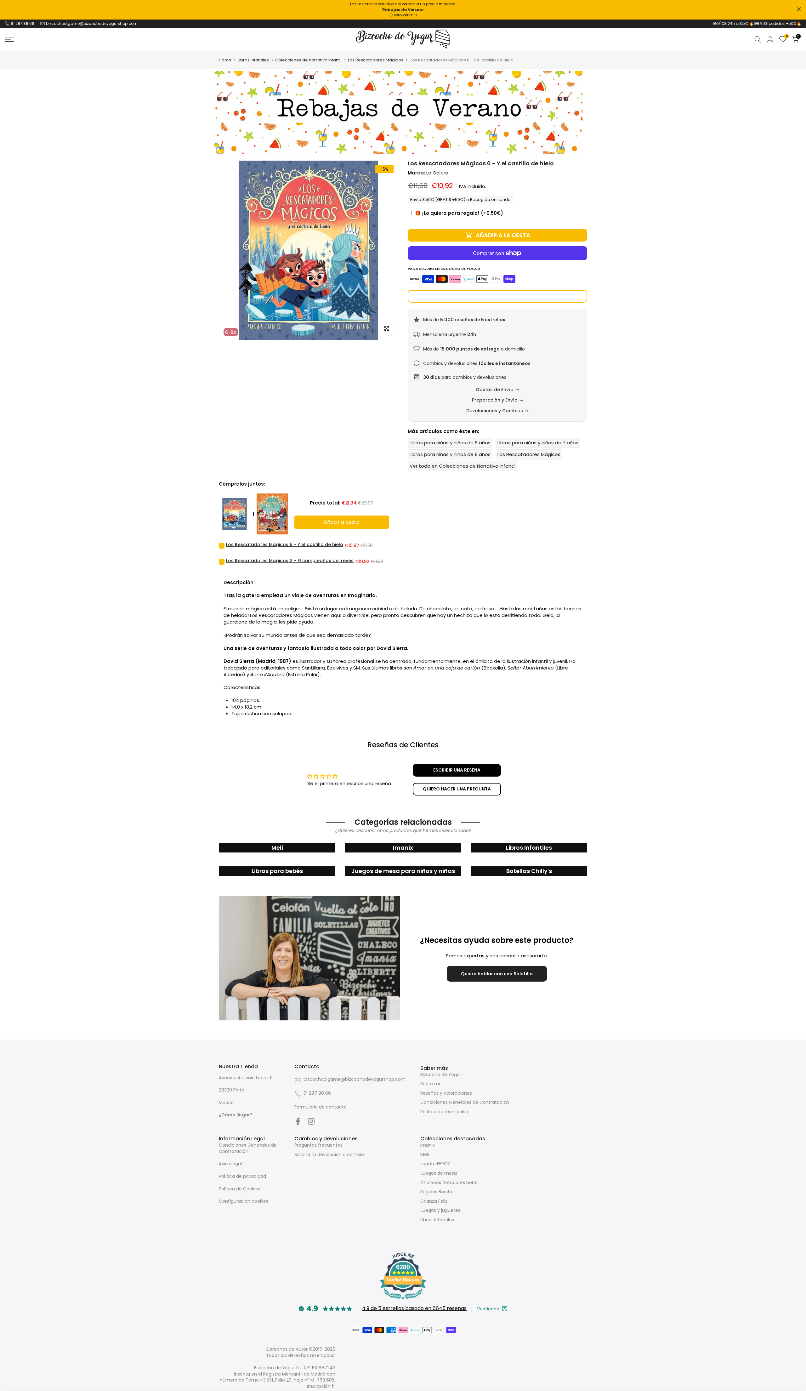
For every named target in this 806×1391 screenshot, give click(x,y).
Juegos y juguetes (440, 1210)
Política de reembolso (444, 1112)
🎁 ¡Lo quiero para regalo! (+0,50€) (459, 213)
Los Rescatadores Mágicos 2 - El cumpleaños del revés (290, 560)
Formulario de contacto (320, 1107)
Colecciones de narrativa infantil (308, 60)
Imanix (427, 1145)
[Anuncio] (403, 10)
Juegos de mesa (438, 1173)
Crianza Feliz (433, 1201)
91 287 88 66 (22, 23)
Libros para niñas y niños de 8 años (450, 454)
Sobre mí (430, 1083)
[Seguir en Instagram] (311, 1121)
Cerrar (7, 9)
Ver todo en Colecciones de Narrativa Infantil (462, 466)
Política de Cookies (239, 1189)
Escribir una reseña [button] (456, 770)
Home (225, 60)
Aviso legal (230, 1163)
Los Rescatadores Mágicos (375, 60)
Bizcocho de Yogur (440, 1074)
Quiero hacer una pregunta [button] (457, 789)
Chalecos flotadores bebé (449, 1182)
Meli (424, 1154)
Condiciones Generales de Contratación (464, 1102)
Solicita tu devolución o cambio (329, 1154)
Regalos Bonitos (437, 1192)
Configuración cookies (243, 1201)
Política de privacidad (242, 1176)
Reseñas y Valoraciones (446, 1093)
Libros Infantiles (253, 60)
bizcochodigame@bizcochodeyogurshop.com (92, 23)
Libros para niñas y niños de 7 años (537, 442)
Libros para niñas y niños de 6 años (450, 442)
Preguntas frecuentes (318, 1145)
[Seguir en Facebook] (298, 1121)
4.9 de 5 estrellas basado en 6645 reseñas (414, 1308)
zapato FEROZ (435, 1163)
